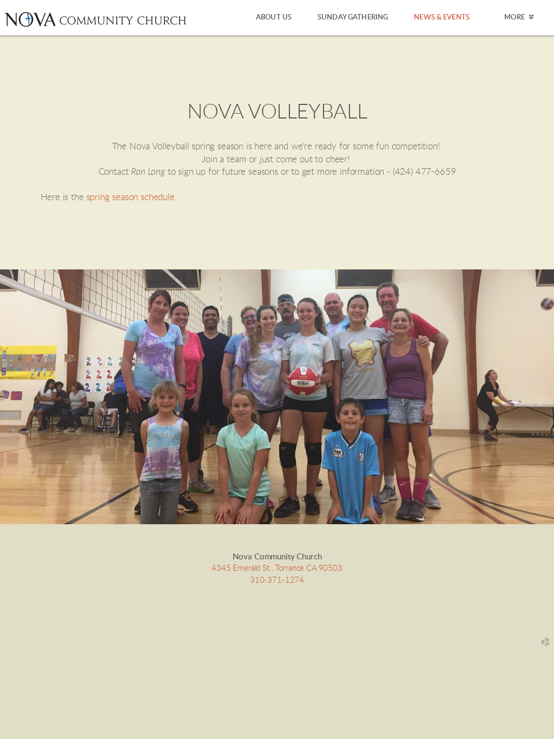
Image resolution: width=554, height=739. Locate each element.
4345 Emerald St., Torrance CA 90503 (277, 568)
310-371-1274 (277, 580)
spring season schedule (131, 197)
